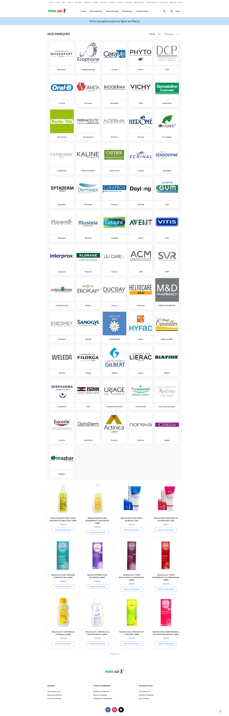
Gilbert (114, 373)
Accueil (83, 11)
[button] (164, 11)
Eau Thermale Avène (167, 406)
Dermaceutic (88, 137)
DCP (167, 69)
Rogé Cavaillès (167, 339)
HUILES (120, 2)
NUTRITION (163, 2)
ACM (141, 272)
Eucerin (62, 440)
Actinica (114, 440)
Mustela (88, 238)
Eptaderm (62, 204)
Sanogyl (88, 339)
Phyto (140, 69)
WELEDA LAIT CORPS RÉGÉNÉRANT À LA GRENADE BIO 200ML (165, 577)
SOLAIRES (78, 2)
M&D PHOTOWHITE (167, 305)
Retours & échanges (100, 695)
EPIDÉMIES (128, 2)
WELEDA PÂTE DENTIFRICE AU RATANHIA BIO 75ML (166, 519)
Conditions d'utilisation (101, 691)
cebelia (167, 440)
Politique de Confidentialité (102, 698)
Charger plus (114, 654)
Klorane (88, 272)
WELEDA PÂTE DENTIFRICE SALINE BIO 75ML (132, 519)
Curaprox (114, 204)
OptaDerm (88, 440)
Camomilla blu (114, 339)
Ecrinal (140, 171)
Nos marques (127, 11)
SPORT (180, 2)
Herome (141, 137)
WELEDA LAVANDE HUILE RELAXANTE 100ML (97, 576)
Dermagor (88, 204)
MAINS (57, 2)
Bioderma (114, 103)
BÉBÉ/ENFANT (139, 2)
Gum (167, 204)
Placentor (62, 238)
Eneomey (61, 339)
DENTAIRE (103, 2)
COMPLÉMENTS (151, 2)
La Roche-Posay (62, 305)
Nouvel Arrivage (112, 11)
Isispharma (62, 406)
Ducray (114, 305)
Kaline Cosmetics (88, 171)
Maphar (62, 474)
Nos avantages (144, 698)
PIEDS (64, 2)
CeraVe (114, 69)
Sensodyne (167, 171)
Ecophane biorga (88, 69)
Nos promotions (96, 11)
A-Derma (114, 137)
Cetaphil (114, 238)
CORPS (50, 2)
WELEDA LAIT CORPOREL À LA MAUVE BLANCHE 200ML (97, 633)
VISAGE (70, 2)
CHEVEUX (86, 2)
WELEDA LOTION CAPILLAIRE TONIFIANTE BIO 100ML (63, 576)
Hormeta (88, 103)
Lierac (140, 373)
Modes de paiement (54, 695)
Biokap (88, 305)
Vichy (141, 103)
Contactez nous (142, 11)
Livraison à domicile (54, 698)
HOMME (95, 2)
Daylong (141, 204)
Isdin (88, 406)
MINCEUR (172, 2)
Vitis (167, 238)
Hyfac (140, 339)
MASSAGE (112, 2)
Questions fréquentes (146, 695)
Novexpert (62, 69)
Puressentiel (141, 406)
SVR (167, 272)
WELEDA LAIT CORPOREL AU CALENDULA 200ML (63, 633)
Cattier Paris (114, 171)
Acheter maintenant (63, 530)
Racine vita (62, 137)
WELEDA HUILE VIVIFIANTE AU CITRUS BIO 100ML (131, 633)
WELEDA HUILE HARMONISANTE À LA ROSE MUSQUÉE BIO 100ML (166, 633)
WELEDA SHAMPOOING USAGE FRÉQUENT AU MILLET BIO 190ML (63, 519)
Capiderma (62, 171)
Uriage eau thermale (114, 406)
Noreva (141, 440)
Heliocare (141, 305)
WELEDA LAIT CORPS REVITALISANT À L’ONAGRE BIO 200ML (131, 577)
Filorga (88, 373)
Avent (140, 238)
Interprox (62, 272)
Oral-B (62, 103)
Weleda (62, 373)
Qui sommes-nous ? (54, 691)
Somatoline (167, 103)
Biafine (167, 373)
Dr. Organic (167, 137)
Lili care (114, 272)
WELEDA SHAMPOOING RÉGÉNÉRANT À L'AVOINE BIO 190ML (97, 520)
